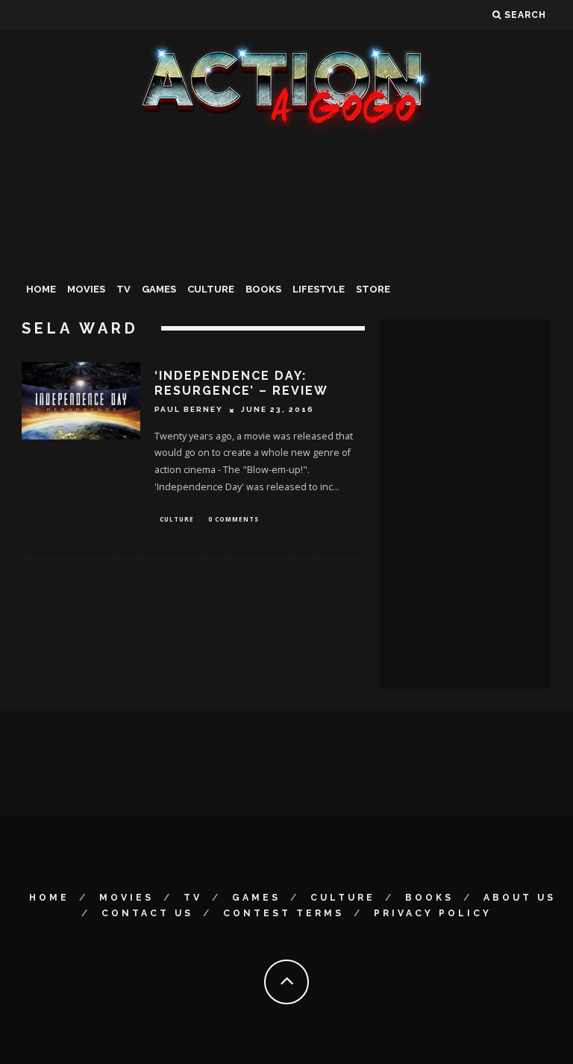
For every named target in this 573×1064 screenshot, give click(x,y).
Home (41, 289)
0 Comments (233, 519)
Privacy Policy (433, 913)
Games (159, 289)
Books (263, 289)
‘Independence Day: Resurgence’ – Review (241, 383)
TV (123, 289)
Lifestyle (318, 289)
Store (373, 289)
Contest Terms (283, 913)
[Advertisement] (286, 249)
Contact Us (147, 913)
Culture (210, 289)
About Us (519, 897)
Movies (86, 289)
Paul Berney (188, 410)
